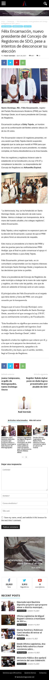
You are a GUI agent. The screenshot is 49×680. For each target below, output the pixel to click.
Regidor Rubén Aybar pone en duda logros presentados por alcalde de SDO (37, 382)
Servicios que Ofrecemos (12, 673)
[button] (45, 4)
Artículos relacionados (18, 420)
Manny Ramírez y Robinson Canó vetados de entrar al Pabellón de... (30, 632)
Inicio (3, 21)
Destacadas (10, 21)
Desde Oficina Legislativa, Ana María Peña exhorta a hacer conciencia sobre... (31, 646)
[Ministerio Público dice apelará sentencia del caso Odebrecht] (8, 661)
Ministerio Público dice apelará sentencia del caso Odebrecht (31, 659)
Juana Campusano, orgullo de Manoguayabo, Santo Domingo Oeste (10, 384)
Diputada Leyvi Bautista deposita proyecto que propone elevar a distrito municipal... (32, 605)
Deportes (21, 638)
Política (27, 26)
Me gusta (9, 579)
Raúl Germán (9, 56)
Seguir (24, 579)
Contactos (42, 673)
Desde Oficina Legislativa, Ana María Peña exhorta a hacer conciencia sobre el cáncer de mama (39, 442)
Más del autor (35, 420)
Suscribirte (40, 579)
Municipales (17, 26)
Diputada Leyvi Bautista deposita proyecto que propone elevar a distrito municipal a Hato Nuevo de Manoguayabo (8, 442)
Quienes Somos (30, 673)
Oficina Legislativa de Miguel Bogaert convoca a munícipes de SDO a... (31, 619)
